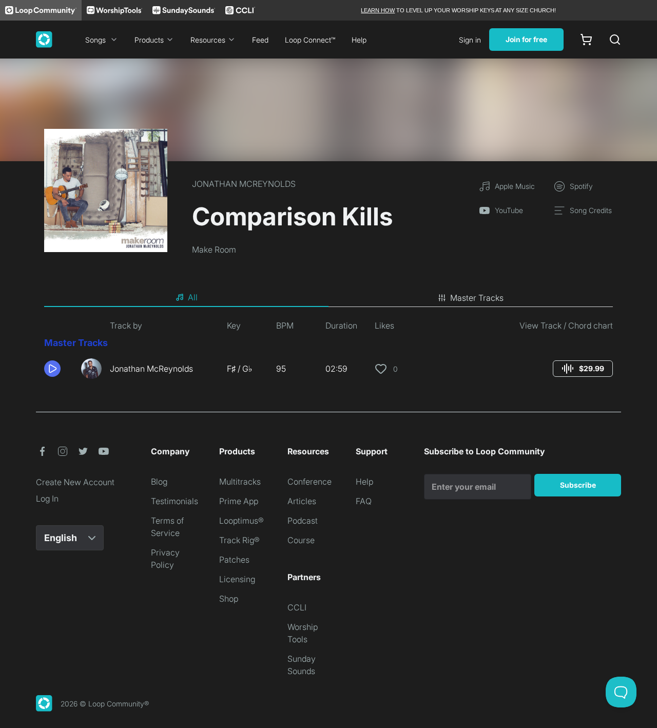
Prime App (238, 501)
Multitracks (240, 481)
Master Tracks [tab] (477, 298)
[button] (58, 368)
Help (359, 39)
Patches (234, 559)
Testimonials (174, 501)
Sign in (470, 39)
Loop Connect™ (310, 39)
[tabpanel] (328, 353)
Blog (159, 481)
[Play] (52, 368)
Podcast (302, 520)
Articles (301, 501)
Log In (47, 498)
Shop (228, 598)
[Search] (615, 39)
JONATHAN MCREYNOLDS (244, 184)
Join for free (526, 39)
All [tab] (193, 297)
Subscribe (578, 485)
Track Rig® (239, 540)
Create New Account (75, 482)
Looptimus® (241, 520)
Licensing (237, 579)
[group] (583, 368)
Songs (95, 39)
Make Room (214, 249)
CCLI (296, 607)
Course (301, 540)
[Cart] (586, 39)
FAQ (364, 501)
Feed (260, 39)
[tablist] (328, 298)
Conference (309, 481)
